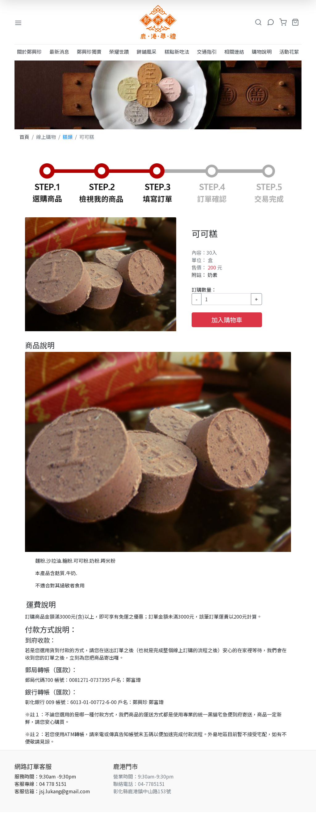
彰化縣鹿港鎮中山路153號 (142, 791)
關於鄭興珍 (29, 51)
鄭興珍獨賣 (89, 51)
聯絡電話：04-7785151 (139, 783)
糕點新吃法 (176, 51)
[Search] (270, 22)
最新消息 (59, 51)
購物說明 (262, 51)
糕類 (68, 136)
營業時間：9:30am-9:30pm (143, 776)
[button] (258, 22)
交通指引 (207, 51)
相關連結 (234, 51)
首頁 (24, 136)
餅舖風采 (146, 51)
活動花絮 (289, 51)
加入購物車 (226, 319)
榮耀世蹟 (119, 51)
